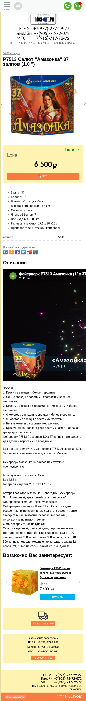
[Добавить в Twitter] (23, 252)
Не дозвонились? (43, 657)
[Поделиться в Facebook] (17, 252)
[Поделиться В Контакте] (5, 252)
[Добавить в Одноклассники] (11, 252)
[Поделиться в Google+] (29, 252)
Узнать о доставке (43, 623)
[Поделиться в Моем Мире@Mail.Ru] (35, 252)
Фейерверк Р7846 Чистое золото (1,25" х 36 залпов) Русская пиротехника (55, 573)
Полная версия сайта (15, 697)
